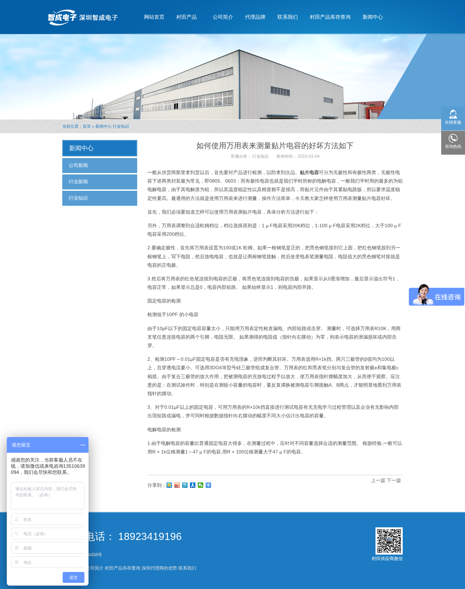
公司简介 (223, 17)
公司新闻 (78, 165)
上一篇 (378, 480)
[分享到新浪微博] (177, 485)
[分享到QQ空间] (169, 485)
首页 (87, 126)
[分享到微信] (201, 485)
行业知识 (121, 126)
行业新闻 (78, 181)
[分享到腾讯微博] (185, 485)
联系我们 (287, 17)
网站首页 (154, 17)
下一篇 (394, 480)
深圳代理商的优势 (159, 568)
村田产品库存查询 (330, 17)
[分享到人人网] (193, 485)
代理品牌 (255, 17)
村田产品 (184, 19)
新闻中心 (370, 19)
